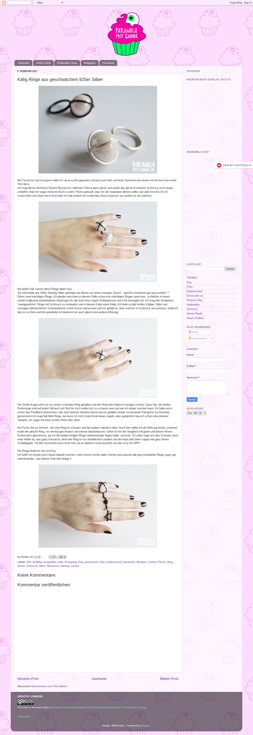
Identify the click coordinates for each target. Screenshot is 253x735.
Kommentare (199, 338)
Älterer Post (169, 679)
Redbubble (193, 304)
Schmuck (32, 566)
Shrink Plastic (194, 313)
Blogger (145, 725)
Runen (21, 566)
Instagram (90, 62)
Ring (170, 562)
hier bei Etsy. (48, 450)
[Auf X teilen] (57, 557)
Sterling (64, 566)
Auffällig (37, 562)
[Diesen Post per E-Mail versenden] (50, 557)
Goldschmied (114, 562)
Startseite (23, 62)
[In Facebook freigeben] (61, 557)
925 (29, 562)
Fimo (190, 286)
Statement (53, 566)
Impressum (23, 716)
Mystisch (142, 562)
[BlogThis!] (54, 557)
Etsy (80, 562)
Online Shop (43, 62)
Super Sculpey (195, 318)
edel (60, 562)
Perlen (162, 562)
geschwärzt (91, 562)
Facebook (108, 62)
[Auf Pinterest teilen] (64, 557)
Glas (102, 562)
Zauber (75, 566)
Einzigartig (71, 562)
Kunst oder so (195, 295)
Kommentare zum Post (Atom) (49, 686)
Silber (42, 566)
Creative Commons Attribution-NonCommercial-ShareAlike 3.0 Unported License (99, 707)
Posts (194, 332)
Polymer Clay (194, 300)
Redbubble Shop (67, 62)
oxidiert (152, 562)
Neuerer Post (27, 679)
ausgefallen (50, 562)
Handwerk (129, 562)
